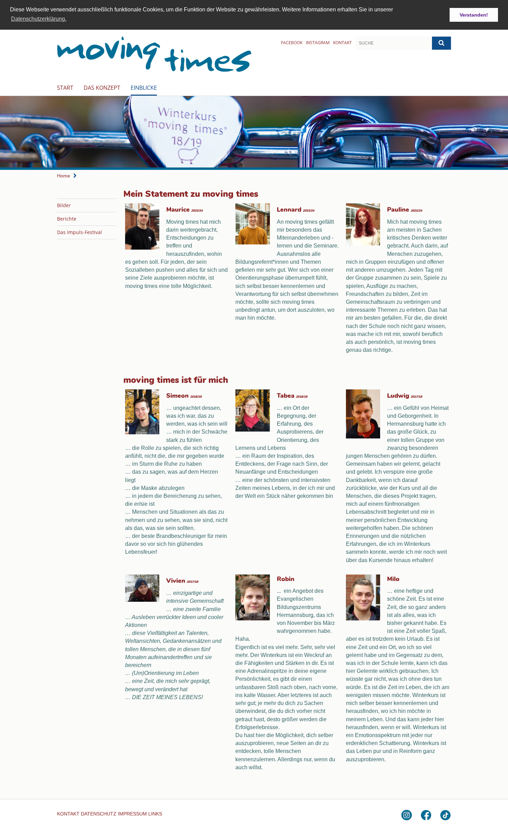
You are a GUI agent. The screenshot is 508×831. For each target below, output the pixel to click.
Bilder (64, 205)
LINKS (155, 813)
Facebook (291, 43)
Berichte (66, 218)
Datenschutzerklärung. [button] (38, 19)
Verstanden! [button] (474, 15)
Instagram (318, 43)
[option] (254, 133)
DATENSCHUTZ (98, 813)
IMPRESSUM (132, 813)
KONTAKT (68, 813)
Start (65, 87)
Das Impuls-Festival (79, 232)
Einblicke (144, 87)
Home (63, 175)
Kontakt (342, 43)
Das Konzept (102, 87)
